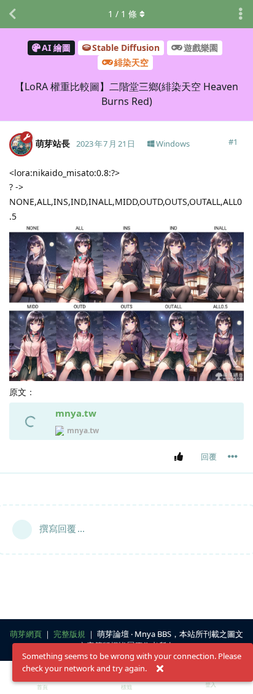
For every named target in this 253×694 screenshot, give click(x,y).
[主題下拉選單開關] (240, 14)
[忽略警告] (160, 669)
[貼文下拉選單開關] (233, 456)
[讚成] (180, 457)
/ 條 (122, 14)
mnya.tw (75, 413)
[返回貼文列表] (12, 14)
